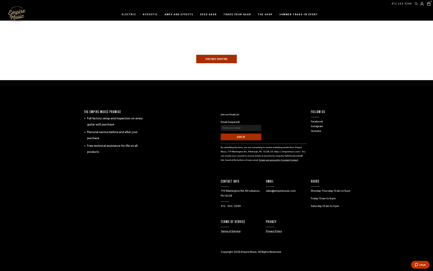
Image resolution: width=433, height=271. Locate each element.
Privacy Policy (274, 231)
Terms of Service (231, 231)
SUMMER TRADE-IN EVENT (298, 15)
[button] (427, 4)
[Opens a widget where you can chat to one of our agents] (420, 265)
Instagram (317, 126)
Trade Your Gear (237, 15)
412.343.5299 (402, 4)
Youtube (316, 131)
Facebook (317, 121)
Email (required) (230, 122)
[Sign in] (422, 4)
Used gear (208, 15)
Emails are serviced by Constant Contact (278, 160)
